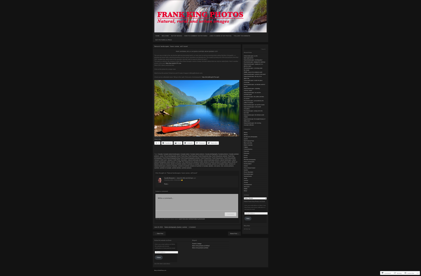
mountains (184, 160)
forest (178, 156)
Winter (245, 190)
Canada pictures (223, 154)
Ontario (246, 165)
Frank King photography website (190, 158)
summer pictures (187, 168)
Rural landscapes (248, 174)
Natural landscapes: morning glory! (253, 60)
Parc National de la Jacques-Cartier (192, 162)
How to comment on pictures (195, 35)
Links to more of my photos (220, 35)
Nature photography (170, 227)
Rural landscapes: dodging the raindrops (254, 62)
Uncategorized (248, 184)
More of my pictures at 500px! (201, 246)
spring (245, 178)
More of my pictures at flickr (200, 248)
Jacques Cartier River (173, 160)
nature (234, 160)
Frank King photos (205, 158)
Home (157, 35)
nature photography (160, 162)
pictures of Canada (205, 164)
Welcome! (165, 35)
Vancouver (247, 186)
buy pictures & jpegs (163, 40)
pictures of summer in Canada (199, 166)
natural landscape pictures (211, 160)
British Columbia (248, 145)
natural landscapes (225, 160)
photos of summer (176, 164)
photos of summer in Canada (190, 164)
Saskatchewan (248, 176)
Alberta (246, 134)
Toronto (246, 182)
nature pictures (171, 162)
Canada (160, 154)
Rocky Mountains (248, 172)
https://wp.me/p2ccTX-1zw (173, 63)
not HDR (178, 162)
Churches (246, 151)
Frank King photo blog (204, 156)
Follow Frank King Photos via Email (254, 201)
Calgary (246, 147)
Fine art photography (170, 156)
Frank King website (229, 158)
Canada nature (185, 154)
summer (156, 168)
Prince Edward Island (249, 168)
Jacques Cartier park (160, 160)
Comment (230, 214)
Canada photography (211, 154)
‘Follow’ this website (242, 35)
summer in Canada (165, 168)
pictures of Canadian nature (220, 164)
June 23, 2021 (158, 227)
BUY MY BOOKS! (176, 35)
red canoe (217, 166)
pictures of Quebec (172, 166)
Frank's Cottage (197, 243)
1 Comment (192, 227)
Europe (246, 155)
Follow (248, 218)
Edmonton (246, 153)
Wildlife (245, 188)
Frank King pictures (217, 158)
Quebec (211, 166)
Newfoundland (247, 163)
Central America (248, 149)
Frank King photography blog (171, 158)
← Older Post (159, 233)
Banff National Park (249, 141)
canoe (161, 156)
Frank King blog (193, 156)
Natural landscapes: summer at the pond (254, 74)
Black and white (248, 143)
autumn (246, 138)
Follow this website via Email (162, 240)
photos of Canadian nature (223, 162)
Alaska (245, 132)
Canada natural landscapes (171, 154)
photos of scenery (165, 164)
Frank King (184, 156)
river (222, 166)
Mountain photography (250, 159)
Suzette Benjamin (169, 178)
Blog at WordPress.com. (160, 270)
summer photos (176, 168)
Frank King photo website (219, 156)
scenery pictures (229, 166)
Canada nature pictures (197, 154)
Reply (166, 184)
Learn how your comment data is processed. (192, 219)
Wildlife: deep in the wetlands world (253, 72)
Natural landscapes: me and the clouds (254, 104)
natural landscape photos (195, 160)
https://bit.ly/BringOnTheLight (210, 77)
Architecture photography (250, 136)
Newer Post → (234, 233)
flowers (246, 157)
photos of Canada (209, 162)
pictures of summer (183, 166)
